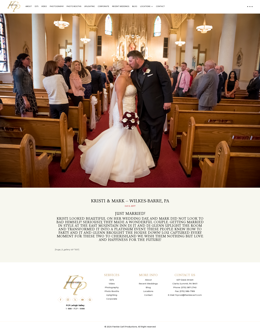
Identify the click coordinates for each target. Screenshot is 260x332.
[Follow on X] (75, 300)
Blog (134, 6)
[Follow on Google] (90, 300)
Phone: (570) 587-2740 (184, 287)
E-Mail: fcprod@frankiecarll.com (185, 295)
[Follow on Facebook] (60, 300)
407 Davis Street (184, 279)
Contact (160, 6)
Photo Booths (74, 6)
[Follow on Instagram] (68, 300)
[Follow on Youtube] (82, 300)
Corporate (103, 6)
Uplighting (89, 6)
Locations (145, 6)
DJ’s (36, 6)
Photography (57, 6)
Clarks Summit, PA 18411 (184, 283)
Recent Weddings (120, 6)
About (28, 6)
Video (44, 6)
